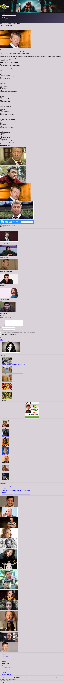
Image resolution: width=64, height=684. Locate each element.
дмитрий (25, 677)
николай (50, 677)
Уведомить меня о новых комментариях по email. (9, 334)
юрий (15, 679)
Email (1, 329)
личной (39, 677)
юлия (14, 679)
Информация (6, 18)
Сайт (1, 330)
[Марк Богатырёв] (8, 311)
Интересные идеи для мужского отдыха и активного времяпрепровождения (15, 399)
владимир (22, 677)
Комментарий (2, 325)
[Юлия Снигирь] (9, 599)
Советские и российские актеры (9, 15)
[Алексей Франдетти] (5, 435)
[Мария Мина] (9, 610)
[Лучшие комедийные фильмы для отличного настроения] (7, 390)
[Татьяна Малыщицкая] (5, 444)
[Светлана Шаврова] (9, 297)
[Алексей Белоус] (9, 506)
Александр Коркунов (4, 243)
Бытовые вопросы (6, 20)
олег (51, 677)
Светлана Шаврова (4, 299)
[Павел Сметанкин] (9, 589)
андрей (11, 677)
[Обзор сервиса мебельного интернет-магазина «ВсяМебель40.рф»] (7, 363)
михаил (45, 677)
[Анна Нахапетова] (9, 631)
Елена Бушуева (4, 427)
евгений (28, 677)
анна (12, 677)
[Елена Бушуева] (5, 426)
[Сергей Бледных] (9, 569)
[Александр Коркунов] (9, 241)
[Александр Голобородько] (9, 269)
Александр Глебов (4, 257)
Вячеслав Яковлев (5, 454)
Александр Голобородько (6, 271)
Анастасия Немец (5, 353)
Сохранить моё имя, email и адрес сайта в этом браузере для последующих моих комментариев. (18, 332)
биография (2, 225)
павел (54, 677)
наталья (47, 677)
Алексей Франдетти (5, 436)
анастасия (8, 677)
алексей (5, 677)
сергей (57, 677)
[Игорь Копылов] (9, 641)
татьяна (59, 677)
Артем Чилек (3, 285)
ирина (36, 677)
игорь (5, 225)
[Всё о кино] (5, 9)
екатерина (30, 677)
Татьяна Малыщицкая (6, 445)
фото (11, 679)
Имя (1, 327)
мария (43, 677)
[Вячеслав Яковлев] (5, 453)
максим (41, 677)
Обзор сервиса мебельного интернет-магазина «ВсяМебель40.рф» (13, 364)
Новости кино (5, 16)
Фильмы (3, 17)
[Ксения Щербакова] (9, 620)
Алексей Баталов (5, 463)
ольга (53, 677)
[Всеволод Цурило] (9, 516)
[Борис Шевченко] (5, 471)
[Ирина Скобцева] (9, 548)
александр (2, 677)
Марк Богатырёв (3, 313)
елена (33, 677)
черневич (13, 225)
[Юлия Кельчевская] (9, 558)
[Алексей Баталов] (5, 462)
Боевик (5, 19)
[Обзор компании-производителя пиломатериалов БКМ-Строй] (7, 381)
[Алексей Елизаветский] (5, 480)
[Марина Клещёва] (9, 527)
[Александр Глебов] (8, 255)
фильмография (8, 225)
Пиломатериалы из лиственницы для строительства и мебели (12, 373)
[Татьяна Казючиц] (9, 537)
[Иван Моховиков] (9, 579)
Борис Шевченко (5, 472)
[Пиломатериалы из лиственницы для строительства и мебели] (7, 372)
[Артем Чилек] (9, 283)
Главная (1, 23)
